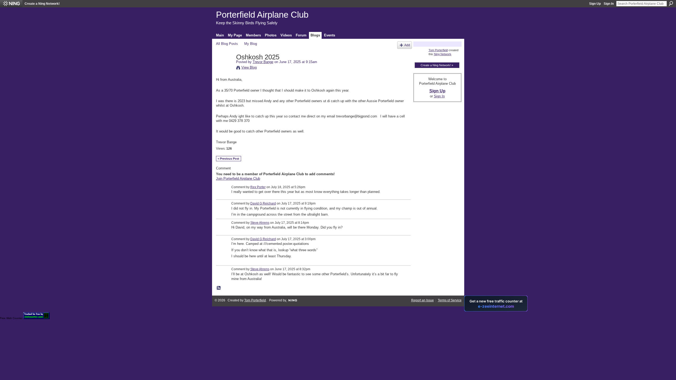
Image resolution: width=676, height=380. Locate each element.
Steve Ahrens (259, 223)
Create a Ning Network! (42, 4)
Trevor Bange (263, 62)
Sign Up (595, 4)
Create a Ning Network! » (437, 65)
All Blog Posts (227, 44)
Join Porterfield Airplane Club (238, 178)
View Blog (249, 67)
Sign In (609, 4)
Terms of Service (450, 300)
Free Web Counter (11, 318)
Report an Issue (422, 300)
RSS (219, 288)
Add (407, 45)
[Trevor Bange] (224, 68)
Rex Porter (258, 187)
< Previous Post (228, 158)
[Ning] (11, 3)
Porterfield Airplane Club (262, 15)
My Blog (250, 44)
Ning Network (442, 54)
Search (671, 3)
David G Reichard (263, 203)
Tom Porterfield (438, 50)
